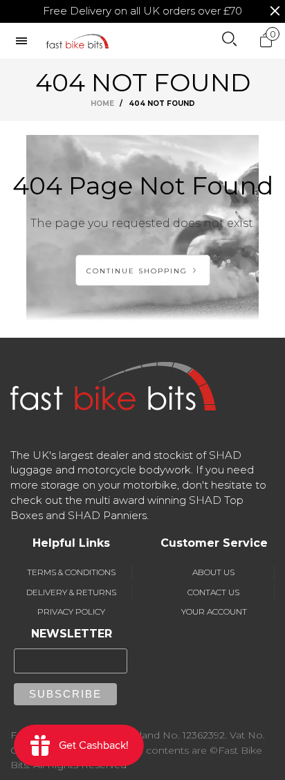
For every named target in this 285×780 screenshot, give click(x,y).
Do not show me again (151, 175)
